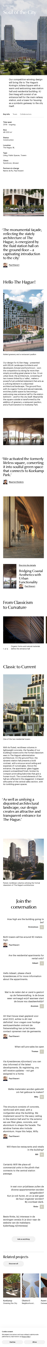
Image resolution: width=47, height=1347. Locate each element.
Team (15, 114)
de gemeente (34, 1031)
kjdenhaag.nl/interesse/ (15, 1226)
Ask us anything (23, 1239)
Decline (12, 1342)
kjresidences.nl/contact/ (19, 1061)
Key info (6, 114)
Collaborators (25, 114)
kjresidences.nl (11, 976)
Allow (34, 1342)
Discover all (13, 1263)
